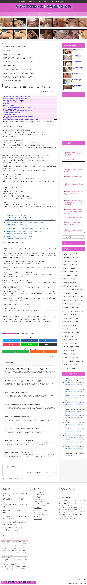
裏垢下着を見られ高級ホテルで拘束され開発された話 (19, 73)
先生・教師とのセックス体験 (71, 332)
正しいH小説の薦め (39, 512)
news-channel (38, 499)
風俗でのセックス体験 (69, 350)
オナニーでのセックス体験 (70, 343)
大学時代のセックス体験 (70, 264)
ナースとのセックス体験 (70, 329)
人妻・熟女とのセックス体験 (71, 307)
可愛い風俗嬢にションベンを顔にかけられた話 (14, 500)
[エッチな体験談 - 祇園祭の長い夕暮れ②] (68, 63)
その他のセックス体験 (69, 368)
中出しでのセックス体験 (70, 339)
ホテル (28, 333)
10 (79, 384)
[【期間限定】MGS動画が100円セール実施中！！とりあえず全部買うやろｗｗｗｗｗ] (68, 51)
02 (74, 378)
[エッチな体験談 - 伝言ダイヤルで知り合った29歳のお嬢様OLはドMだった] (68, 57)
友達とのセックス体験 (69, 268)
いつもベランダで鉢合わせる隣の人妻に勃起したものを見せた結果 (14, 517)
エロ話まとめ (38, 508)
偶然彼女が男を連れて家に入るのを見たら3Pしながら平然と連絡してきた (14, 523)
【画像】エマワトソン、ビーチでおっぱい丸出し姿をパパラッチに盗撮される (26, 229)
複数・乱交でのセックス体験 (71, 336)
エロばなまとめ (38, 497)
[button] (84, 237)
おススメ (6, 43)
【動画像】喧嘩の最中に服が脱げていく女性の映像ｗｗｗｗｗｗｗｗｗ (25, 222)
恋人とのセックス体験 (69, 279)
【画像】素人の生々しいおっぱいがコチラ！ (17, 215)
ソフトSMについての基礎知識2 (13, 80)
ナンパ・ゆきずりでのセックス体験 (73, 311)
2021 (67, 409)
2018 (67, 429)
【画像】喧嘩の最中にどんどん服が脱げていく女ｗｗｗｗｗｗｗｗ (23, 231)
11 (81, 384)
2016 (67, 440)
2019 (67, 422)
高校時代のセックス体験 (70, 261)
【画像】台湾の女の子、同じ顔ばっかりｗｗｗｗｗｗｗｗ (21, 225)
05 (83, 378)
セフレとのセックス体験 (70, 293)
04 (80, 378)
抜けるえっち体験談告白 (41, 510)
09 (75, 384)
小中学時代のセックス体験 (70, 257)
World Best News (39, 501)
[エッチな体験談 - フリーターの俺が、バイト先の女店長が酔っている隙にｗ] (68, 75)
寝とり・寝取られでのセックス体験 (73, 296)
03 (77, 378)
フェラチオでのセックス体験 (71, 346)
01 (71, 378)
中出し (19, 333)
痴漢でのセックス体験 (69, 354)
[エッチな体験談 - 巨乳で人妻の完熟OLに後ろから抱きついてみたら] (68, 87)
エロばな (36, 516)
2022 (67, 402)
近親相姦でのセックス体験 (70, 286)
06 (66, 380)
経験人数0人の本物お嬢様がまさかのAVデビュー (18, 238)
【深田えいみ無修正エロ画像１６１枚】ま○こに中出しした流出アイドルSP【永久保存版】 (30, 220)
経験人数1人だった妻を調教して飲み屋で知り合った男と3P (14, 494)
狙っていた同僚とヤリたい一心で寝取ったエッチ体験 (14, 506)
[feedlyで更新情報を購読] (15, 351)
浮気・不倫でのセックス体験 (71, 304)
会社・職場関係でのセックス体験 (72, 314)
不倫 (32, 333)
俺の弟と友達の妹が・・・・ (12, 50)
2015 (67, 446)
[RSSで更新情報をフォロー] (43, 351)
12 (66, 387)
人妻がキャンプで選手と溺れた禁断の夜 (15, 46)
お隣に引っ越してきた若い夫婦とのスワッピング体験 (14, 511)
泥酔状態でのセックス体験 (70, 321)
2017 (67, 435)
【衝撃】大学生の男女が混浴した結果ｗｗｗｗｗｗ (19, 217)
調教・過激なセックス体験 (70, 357)
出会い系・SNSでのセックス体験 (10, 333)
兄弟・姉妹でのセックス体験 (71, 272)
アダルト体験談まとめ (40, 505)
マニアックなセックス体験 (70, 364)
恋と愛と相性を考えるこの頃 (12, 65)
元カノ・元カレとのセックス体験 (72, 289)
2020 (67, 415)
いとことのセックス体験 (70, 275)
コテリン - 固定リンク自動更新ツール (1, 18)
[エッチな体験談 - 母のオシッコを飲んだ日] (68, 81)
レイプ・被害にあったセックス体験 (73, 361)
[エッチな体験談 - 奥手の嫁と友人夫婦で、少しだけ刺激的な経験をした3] (68, 69)
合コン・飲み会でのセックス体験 (72, 318)
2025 (67, 382)
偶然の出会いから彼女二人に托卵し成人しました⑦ (18, 77)
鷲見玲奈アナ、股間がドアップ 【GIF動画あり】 (18, 233)
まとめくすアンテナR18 (40, 514)
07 (69, 380)
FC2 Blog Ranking (39, 494)
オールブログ (38, 519)
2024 (67, 389)
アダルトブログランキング (41, 503)
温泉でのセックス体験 (69, 325)
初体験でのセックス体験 (70, 254)
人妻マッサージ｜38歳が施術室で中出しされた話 (17, 69)
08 (72, 380)
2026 (67, 378)
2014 (67, 453)
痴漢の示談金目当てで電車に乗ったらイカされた (17, 58)
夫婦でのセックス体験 (69, 282)
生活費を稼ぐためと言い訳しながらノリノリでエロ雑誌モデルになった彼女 (14, 529)
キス (24, 333)
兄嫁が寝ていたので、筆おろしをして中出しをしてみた (19, 61)
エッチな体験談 (38, 492)
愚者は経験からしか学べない (12, 54)
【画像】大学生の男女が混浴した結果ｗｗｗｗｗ (18, 236)
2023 (67, 395)
